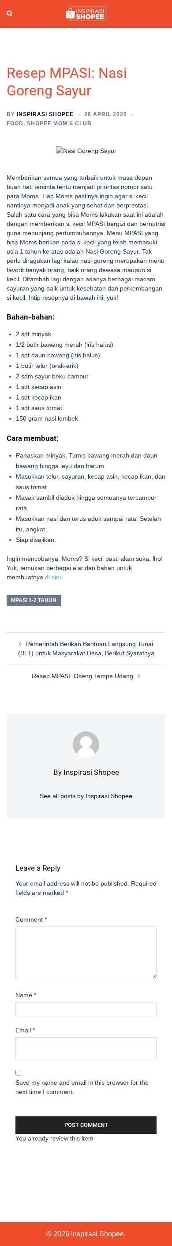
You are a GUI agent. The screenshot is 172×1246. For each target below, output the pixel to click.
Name (25, 995)
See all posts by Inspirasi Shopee (86, 795)
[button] (10, 13)
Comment (31, 919)
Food (15, 123)
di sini (53, 577)
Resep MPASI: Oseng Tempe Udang (82, 675)
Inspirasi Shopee (45, 114)
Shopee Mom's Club (59, 123)
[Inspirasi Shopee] (86, 13)
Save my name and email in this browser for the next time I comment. (82, 1087)
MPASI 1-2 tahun (33, 600)
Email (25, 1030)
